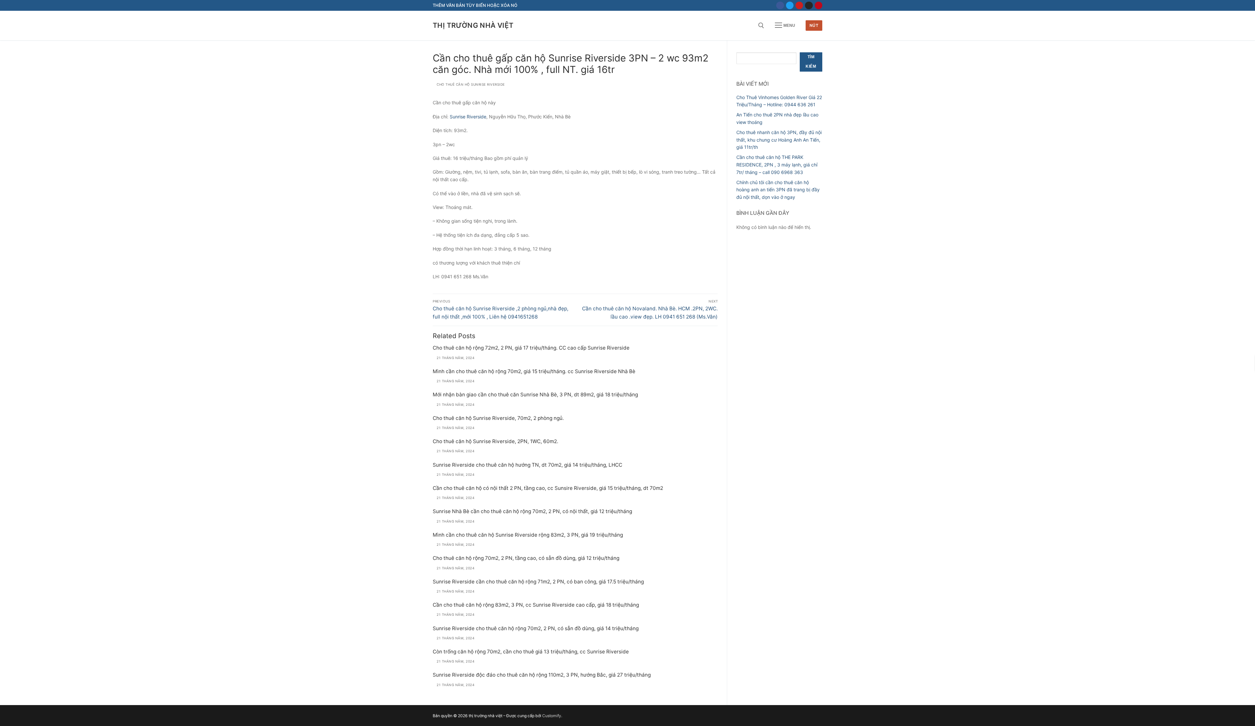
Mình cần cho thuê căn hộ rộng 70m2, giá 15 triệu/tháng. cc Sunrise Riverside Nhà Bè (534, 371)
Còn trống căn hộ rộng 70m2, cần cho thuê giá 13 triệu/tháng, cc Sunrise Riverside (531, 651)
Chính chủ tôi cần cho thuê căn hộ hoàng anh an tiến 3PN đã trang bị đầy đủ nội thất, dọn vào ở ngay (778, 190)
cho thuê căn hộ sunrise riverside (470, 84)
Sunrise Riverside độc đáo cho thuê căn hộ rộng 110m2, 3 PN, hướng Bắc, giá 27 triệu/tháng (542, 675)
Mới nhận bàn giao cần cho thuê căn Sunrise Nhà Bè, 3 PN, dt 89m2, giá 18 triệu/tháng (535, 394)
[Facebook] (780, 5)
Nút (814, 25)
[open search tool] (761, 25)
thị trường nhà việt (473, 25)
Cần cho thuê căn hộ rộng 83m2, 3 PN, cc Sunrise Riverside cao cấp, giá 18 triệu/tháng (536, 605)
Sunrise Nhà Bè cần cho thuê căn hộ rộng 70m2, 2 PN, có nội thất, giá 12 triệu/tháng (532, 511)
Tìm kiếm (811, 62)
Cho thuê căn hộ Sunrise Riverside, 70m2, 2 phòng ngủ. (498, 418)
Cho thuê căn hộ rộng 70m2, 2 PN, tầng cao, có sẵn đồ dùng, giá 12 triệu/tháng (526, 558)
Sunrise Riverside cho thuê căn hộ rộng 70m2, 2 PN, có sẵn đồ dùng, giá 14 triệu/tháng (536, 628)
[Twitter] (790, 5)
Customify (551, 715)
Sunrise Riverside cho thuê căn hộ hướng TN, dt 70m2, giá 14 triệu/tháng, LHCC (527, 465)
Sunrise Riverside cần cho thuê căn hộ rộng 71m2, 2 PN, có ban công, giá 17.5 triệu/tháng (538, 582)
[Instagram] (808, 5)
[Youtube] (799, 5)
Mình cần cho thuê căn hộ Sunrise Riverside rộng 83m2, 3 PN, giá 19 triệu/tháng (528, 535)
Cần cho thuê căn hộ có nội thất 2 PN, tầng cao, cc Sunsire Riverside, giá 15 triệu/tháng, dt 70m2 (548, 488)
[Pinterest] (818, 5)
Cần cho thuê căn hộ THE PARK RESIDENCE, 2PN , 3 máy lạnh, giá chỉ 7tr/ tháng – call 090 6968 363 (776, 164)
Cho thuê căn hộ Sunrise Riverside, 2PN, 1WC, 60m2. (495, 441)
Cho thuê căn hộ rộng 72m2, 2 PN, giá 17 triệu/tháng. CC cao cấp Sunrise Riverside (531, 348)
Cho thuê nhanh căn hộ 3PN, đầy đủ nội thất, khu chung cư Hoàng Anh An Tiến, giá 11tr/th (779, 140)
